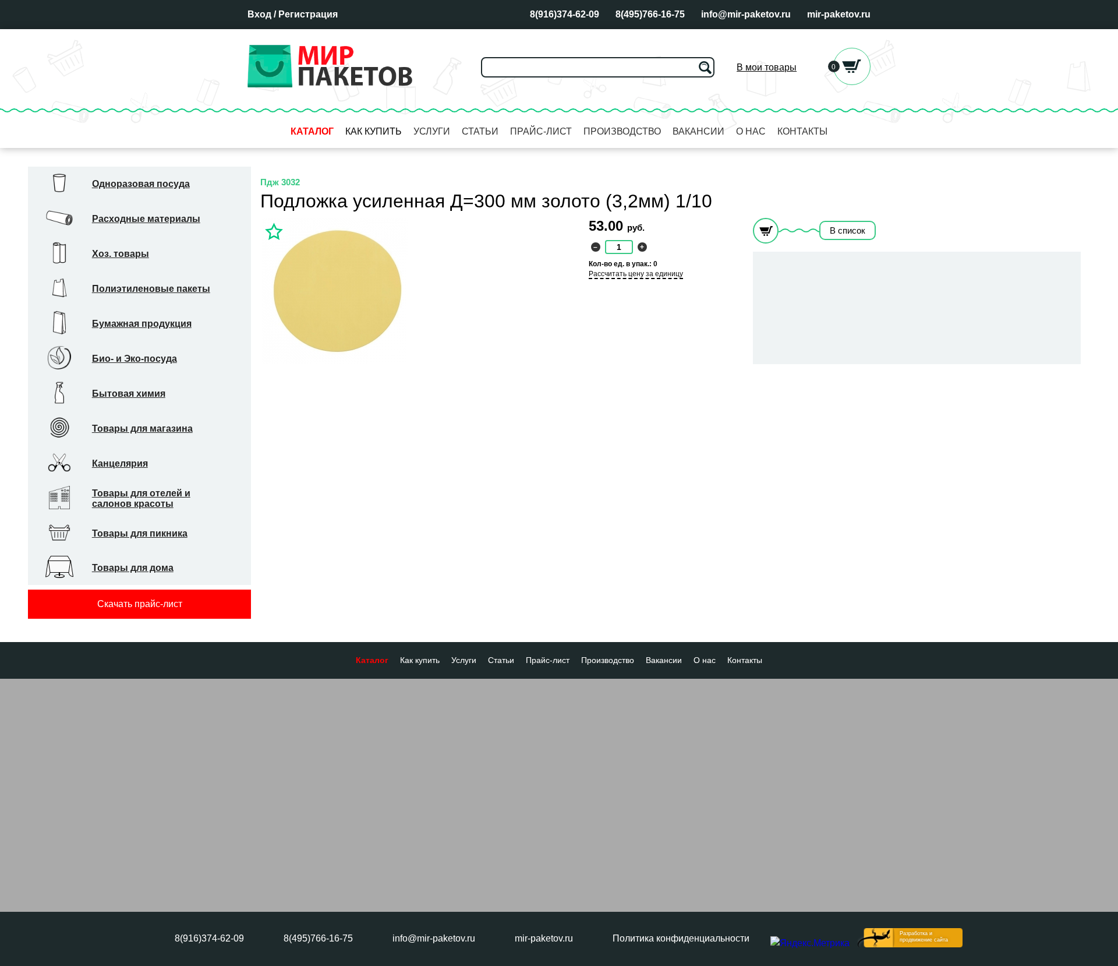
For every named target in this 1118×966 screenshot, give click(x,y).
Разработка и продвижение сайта (924, 936)
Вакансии (698, 131)
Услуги (431, 131)
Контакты (802, 131)
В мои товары (767, 67)
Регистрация (308, 14)
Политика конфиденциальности (681, 938)
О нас (751, 131)
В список (847, 230)
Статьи (480, 131)
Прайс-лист (541, 131)
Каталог (312, 131)
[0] (852, 82)
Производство (622, 131)
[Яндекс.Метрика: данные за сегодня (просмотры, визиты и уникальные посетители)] (810, 943)
